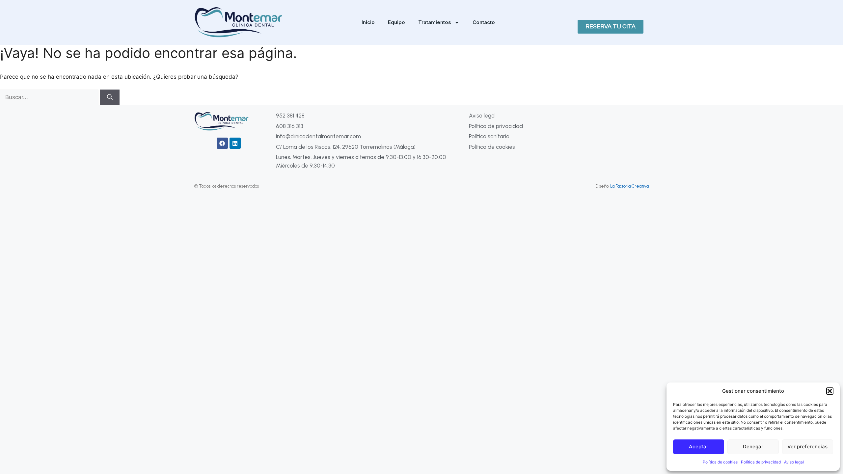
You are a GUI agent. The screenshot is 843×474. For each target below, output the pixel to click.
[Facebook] (222, 143)
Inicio (368, 22)
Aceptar (698, 446)
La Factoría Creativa (629, 186)
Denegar (753, 446)
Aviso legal (794, 462)
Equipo (396, 22)
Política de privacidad (761, 462)
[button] (830, 391)
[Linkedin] (235, 143)
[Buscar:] (50, 97)
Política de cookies (720, 462)
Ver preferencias (807, 446)
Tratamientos (434, 22)
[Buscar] (110, 97)
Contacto (484, 22)
